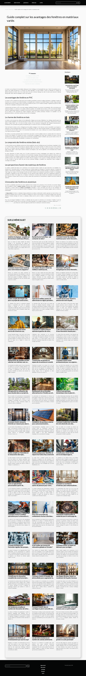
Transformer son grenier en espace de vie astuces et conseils (42, 361)
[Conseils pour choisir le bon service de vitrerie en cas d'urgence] (72, 181)
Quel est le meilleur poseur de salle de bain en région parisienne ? (42, 300)
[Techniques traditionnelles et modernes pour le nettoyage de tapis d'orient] (67, 507)
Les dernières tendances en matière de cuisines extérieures (42, 638)
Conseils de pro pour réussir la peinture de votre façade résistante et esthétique (66, 300)
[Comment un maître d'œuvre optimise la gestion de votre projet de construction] (43, 322)
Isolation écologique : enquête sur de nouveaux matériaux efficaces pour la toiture (19, 238)
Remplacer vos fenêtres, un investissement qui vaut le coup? (72, 149)
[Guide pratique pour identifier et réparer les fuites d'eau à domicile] (43, 445)
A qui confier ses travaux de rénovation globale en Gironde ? (42, 546)
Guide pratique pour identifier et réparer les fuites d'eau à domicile (43, 453)
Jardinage (25, 3)
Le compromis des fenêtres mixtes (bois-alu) (32, 80)
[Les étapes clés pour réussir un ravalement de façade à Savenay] (67, 569)
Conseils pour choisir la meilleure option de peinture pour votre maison (42, 485)
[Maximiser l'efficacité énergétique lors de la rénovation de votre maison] (67, 260)
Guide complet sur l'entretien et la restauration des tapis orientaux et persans (18, 454)
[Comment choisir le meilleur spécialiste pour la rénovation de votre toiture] (19, 507)
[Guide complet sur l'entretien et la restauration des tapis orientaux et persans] (19, 445)
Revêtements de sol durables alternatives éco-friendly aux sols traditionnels (42, 392)
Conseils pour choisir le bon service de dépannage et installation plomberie (65, 454)
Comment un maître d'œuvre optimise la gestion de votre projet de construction (41, 331)
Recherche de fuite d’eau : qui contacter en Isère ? (41, 238)
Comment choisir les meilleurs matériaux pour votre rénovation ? (66, 238)
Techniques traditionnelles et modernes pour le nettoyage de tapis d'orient (66, 516)
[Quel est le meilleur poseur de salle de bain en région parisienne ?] (43, 291)
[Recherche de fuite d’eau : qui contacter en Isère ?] (43, 230)
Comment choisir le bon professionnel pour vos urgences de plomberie (66, 362)
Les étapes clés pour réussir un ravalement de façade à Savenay (66, 577)
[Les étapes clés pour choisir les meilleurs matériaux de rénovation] (43, 260)
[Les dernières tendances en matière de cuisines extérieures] (43, 630)
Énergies (34, 3)
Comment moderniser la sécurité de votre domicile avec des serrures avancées (66, 423)
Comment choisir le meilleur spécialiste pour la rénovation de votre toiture (18, 516)
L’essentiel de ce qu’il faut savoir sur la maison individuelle (72, 87)
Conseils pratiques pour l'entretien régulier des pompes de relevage (18, 547)
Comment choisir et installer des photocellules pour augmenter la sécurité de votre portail (42, 578)
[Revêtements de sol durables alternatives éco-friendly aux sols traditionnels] (43, 384)
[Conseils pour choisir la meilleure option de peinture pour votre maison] (43, 476)
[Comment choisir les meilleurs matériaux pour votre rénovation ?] (67, 230)
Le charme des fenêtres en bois (32, 78)
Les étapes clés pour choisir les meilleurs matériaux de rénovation (42, 269)
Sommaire (33, 73)
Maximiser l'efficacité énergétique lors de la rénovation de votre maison (67, 269)
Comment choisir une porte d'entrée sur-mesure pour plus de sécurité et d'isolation (18, 423)
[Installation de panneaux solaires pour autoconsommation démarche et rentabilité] (43, 415)
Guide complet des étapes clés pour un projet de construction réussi (18, 300)
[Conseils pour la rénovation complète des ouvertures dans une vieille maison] (19, 569)
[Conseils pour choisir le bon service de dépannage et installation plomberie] (67, 445)
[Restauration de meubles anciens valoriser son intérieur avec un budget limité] (19, 353)
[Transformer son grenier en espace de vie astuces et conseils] (43, 353)
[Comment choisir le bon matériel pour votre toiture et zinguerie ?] (19, 260)
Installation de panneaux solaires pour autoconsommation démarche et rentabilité (42, 423)
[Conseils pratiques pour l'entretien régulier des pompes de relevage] (19, 538)
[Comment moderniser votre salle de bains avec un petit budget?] (72, 161)
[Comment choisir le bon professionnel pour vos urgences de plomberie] (67, 353)
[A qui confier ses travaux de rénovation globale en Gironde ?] (43, 538)
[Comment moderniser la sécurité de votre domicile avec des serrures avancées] (67, 415)
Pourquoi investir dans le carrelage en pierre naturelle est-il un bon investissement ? (43, 608)
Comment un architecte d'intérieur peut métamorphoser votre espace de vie (66, 485)
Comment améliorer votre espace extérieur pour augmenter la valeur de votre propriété (72, 107)
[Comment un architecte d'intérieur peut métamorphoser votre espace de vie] (67, 476)
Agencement (7, 3)
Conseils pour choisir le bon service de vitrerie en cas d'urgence (72, 188)
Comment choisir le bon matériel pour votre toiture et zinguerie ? (18, 268)
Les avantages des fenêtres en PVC (32, 76)
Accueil (6, 9)
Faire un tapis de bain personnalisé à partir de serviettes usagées (15, 485)
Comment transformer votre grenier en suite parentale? (65, 638)
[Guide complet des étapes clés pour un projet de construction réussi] (19, 291)
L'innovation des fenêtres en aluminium (32, 84)
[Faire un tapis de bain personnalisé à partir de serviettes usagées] (19, 476)
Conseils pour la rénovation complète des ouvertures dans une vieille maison (17, 578)
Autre (41, 3)
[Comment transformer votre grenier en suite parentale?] (67, 630)
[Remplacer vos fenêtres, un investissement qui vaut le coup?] (72, 141)
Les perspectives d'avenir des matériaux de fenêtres (32, 82)
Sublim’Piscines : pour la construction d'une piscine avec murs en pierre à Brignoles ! (72, 128)
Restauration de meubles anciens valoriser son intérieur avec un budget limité (18, 362)
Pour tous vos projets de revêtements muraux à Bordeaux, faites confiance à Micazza (43, 516)
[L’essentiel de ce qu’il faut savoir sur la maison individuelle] (72, 79)
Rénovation (17, 3)
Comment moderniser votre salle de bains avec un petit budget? (72, 168)
